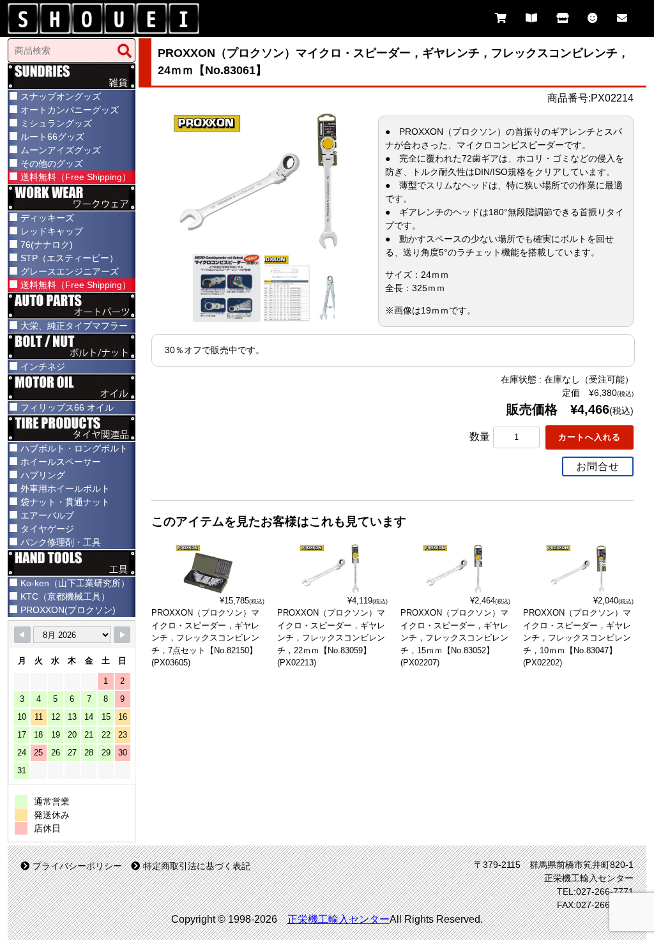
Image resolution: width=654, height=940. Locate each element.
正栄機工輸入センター (338, 919)
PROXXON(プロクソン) (68, 610)
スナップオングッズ (60, 96)
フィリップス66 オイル (67, 407)
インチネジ (42, 366)
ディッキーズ (47, 218)
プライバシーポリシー (77, 866)
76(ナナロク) (46, 244)
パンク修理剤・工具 (60, 542)
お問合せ (598, 466)
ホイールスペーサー (60, 462)
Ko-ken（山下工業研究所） (75, 583)
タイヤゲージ (47, 529)
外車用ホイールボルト (65, 488)
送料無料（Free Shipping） (75, 177)
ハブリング (42, 475)
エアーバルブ (47, 515)
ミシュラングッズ (56, 123)
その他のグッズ (51, 163)
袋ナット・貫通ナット (65, 502)
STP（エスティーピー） (69, 258)
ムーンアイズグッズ (60, 150)
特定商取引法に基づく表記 (196, 866)
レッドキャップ (51, 231)
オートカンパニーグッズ (69, 110)
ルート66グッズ (52, 137)
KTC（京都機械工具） (65, 596)
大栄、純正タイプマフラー (74, 326)
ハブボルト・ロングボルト (74, 448)
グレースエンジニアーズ (69, 271)
